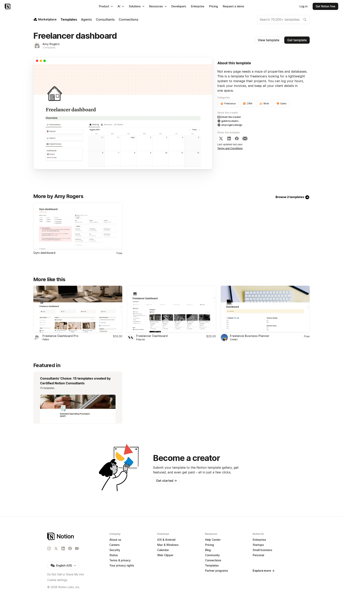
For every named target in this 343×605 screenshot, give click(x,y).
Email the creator (231, 116)
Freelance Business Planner (249, 336)
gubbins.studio (229, 120)
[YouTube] (77, 548)
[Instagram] (49, 548)
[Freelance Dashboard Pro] (77, 309)
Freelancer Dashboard (152, 336)
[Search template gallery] (305, 19)
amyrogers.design (231, 124)
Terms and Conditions (230, 148)
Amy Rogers (51, 44)
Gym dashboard (44, 253)
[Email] (245, 138)
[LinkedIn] (229, 138)
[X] (220, 138)
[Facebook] (237, 138)
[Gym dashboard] (77, 226)
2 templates (49, 47)
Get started (166, 481)
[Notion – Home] (8, 6)
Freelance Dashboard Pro (60, 336)
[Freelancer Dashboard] (171, 309)
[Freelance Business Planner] (265, 309)
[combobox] (283, 19)
